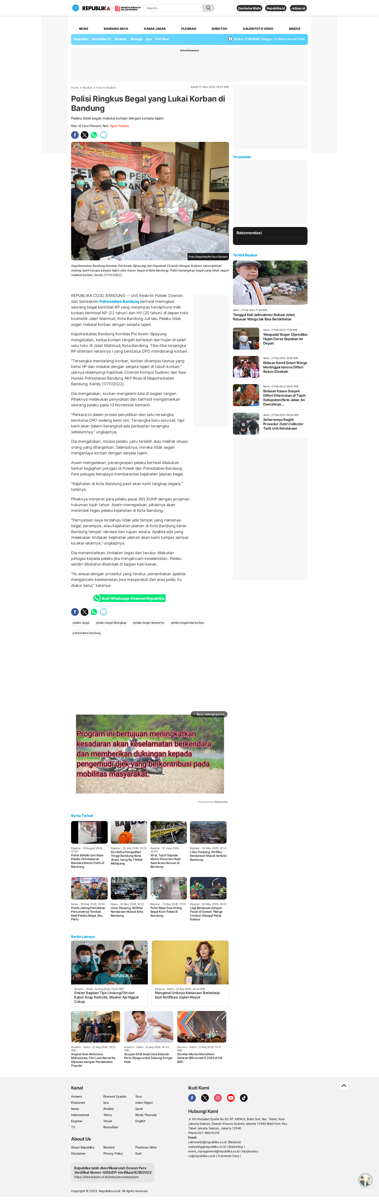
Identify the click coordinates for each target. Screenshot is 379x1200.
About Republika (82, 1147)
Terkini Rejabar (245, 255)
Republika (81, 39)
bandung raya (116, 28)
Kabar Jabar (155, 28)
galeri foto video (258, 28)
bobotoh (219, 28)
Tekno (107, 1115)
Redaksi (109, 1147)
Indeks (294, 28)
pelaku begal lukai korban (187, 622)
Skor (138, 1096)
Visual (107, 1121)
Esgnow (76, 1121)
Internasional (80, 1115)
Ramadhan (110, 1127)
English (140, 1121)
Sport (139, 1109)
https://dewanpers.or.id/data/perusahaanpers (106, 1177)
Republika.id (276, 8)
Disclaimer (78, 1153)
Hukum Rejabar (106, 87)
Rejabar (88, 87)
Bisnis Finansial (146, 1115)
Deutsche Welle (249, 8)
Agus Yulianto (119, 126)
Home (75, 87)
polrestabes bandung (87, 633)
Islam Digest (144, 1102)
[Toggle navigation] (75, 7)
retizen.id (298, 8)
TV (73, 1127)
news (83, 28)
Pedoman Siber (146, 1147)
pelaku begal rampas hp (148, 622)
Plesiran (188, 28)
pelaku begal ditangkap (111, 622)
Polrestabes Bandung (119, 301)
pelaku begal (81, 622)
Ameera (76, 1096)
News (75, 1109)
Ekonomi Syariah (114, 1096)
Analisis (108, 1109)
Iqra (106, 1102)
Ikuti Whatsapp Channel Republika (133, 598)
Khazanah (78, 1102)
